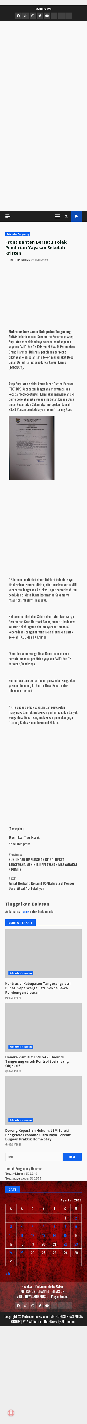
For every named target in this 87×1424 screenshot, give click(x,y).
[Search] (66, 216)
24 (11, 1252)
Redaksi (27, 1286)
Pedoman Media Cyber (49, 1286)
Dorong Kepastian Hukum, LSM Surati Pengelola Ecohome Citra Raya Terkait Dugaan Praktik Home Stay (38, 1135)
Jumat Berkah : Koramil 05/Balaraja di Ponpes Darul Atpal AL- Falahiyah (42, 883)
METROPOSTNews (20, 260)
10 (10, 1235)
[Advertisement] (43, 160)
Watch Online (76, 216)
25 (21, 1252)
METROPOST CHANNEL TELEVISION (42, 1291)
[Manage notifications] (11, 1413)
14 (54, 1235)
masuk (25, 911)
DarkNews (50, 1321)
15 (65, 1235)
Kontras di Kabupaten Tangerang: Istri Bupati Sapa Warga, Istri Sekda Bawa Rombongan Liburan (38, 988)
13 (43, 1235)
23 (76, 1244)
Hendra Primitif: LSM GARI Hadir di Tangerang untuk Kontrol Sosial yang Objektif (37, 1061)
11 (21, 1235)
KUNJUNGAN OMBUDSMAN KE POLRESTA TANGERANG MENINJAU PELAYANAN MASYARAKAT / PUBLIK (43, 862)
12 (32, 1235)
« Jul (8, 1273)
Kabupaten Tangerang (18, 234)
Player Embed (59, 1296)
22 (65, 1244)
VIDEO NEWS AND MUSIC (32, 1296)
